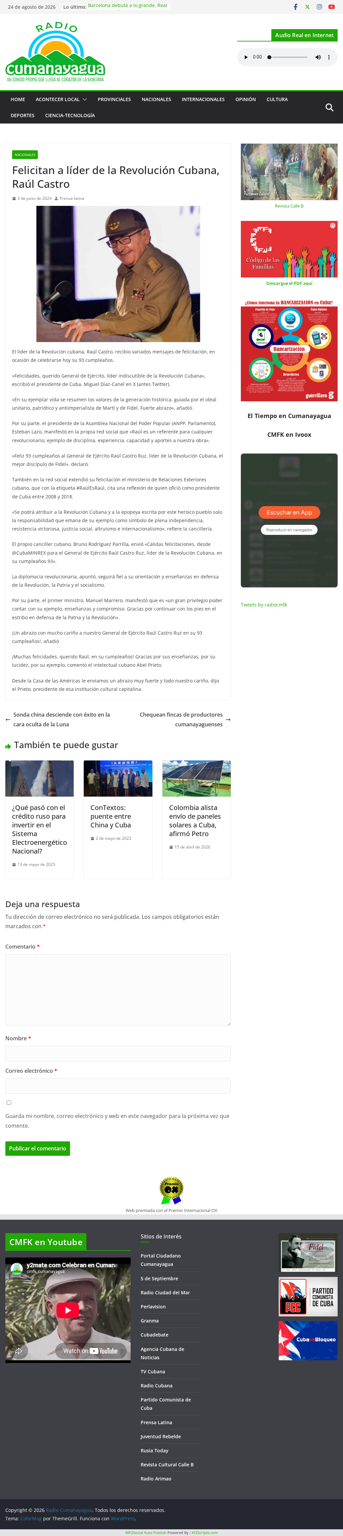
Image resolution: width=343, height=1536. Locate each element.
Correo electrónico (31, 1070)
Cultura (277, 99)
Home (18, 99)
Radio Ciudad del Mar (165, 1292)
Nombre (18, 1038)
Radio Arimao (156, 1478)
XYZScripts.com (205, 1532)
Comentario (22, 946)
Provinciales (114, 99)
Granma (150, 1320)
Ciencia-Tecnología (70, 115)
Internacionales (203, 99)
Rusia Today (154, 1450)
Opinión (245, 99)
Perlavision (153, 1306)
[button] (83, 99)
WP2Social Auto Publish (145, 1532)
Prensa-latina (72, 198)
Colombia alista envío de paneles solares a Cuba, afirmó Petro (195, 820)
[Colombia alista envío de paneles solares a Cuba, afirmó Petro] (196, 765)
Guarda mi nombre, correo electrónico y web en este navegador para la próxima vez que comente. (117, 1120)
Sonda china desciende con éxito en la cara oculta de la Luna (61, 719)
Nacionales (156, 99)
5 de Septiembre (159, 1278)
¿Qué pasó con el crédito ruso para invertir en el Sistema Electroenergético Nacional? (39, 829)
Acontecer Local (58, 99)
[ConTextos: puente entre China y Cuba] (118, 765)
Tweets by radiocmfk (264, 604)
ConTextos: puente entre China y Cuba (110, 816)
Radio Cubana (157, 1385)
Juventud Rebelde (161, 1436)
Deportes (23, 115)
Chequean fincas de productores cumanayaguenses (181, 719)
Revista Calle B (289, 206)
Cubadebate (154, 1334)
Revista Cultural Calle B (167, 1464)
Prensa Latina (156, 1422)
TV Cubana (153, 1371)
